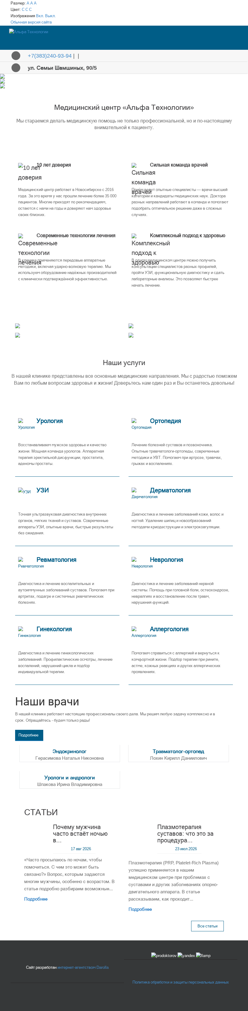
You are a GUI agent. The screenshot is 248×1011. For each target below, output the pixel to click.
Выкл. (50, 16)
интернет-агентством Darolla (83, 967)
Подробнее (28, 735)
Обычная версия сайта (31, 22)
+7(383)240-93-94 (50, 55)
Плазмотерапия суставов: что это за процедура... (185, 834)
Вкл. (40, 16)
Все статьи (207, 926)
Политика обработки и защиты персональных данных (180, 982)
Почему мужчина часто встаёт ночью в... (80, 834)
